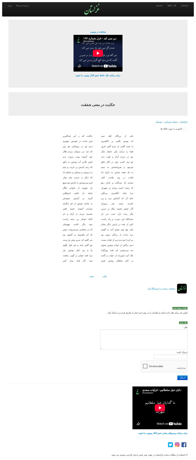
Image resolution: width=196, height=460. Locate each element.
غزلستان (184, 5)
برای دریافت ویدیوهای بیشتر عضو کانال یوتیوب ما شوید (163, 433)
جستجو (159, 5)
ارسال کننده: (182, 352)
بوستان (159, 122)
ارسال (182, 378)
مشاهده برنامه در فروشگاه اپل (161, 288)
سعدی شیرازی (171, 122)
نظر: (185, 327)
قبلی (104, 276)
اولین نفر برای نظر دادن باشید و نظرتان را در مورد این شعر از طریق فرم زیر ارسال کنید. (147, 312)
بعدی (91, 276)
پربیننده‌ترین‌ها (22, 5)
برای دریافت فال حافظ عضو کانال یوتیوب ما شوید (98, 75)
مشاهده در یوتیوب (98, 32)
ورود (10, 5)
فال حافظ (171, 5)
